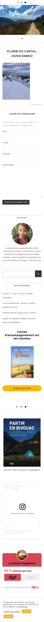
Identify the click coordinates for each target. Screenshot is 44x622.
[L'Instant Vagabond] (22, 16)
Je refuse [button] (8, 616)
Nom (5, 131)
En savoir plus (22, 606)
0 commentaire (36, 104)
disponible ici (35, 470)
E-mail (5, 142)
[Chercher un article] (38, 273)
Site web (6, 153)
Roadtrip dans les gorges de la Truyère (19, 312)
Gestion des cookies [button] (12, 611)
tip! (12, 577)
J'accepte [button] (26, 611)
